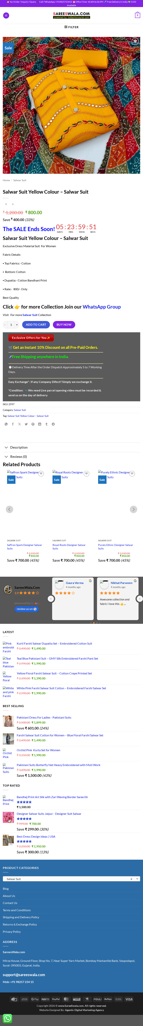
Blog (6, 888)
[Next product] (6, 204)
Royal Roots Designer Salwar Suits (69, 546)
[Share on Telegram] (53, 424)
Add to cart (36, 324)
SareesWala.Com (27, 587)
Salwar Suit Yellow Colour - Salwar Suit (28, 415)
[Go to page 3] (100, 623)
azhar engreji (119, 582)
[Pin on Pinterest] (33, 424)
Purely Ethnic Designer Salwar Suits (115, 546)
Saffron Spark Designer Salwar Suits (24, 546)
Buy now (64, 324)
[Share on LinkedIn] (40, 424)
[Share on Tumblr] (46, 424)
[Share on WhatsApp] (6, 424)
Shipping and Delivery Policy (21, 917)
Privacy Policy (12, 931)
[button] (6, 15)
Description (19, 447)
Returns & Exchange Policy (20, 924)
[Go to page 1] (94, 623)
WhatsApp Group (102, 306)
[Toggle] (6, 448)
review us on (25, 608)
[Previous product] (13, 204)
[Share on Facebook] (13, 424)
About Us (9, 895)
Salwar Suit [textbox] (69, 879)
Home (6, 180)
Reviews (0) (18, 457)
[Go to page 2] (97, 623)
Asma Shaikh (74, 582)
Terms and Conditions (17, 910)
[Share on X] (20, 424)
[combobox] (71, 878)
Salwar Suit (19, 180)
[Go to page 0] (90, 622)
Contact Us (10, 903)
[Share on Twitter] (26, 424)
